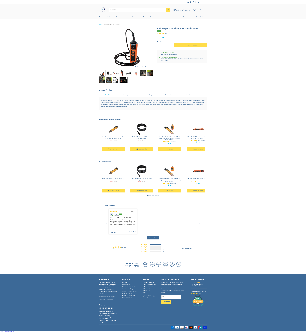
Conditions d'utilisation (148, 282)
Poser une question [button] (186, 248)
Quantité (159, 41)
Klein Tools (170, 31)
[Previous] (100, 139)
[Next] (206, 139)
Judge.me (204, 291)
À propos (124, 282)
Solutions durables (155, 17)
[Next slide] (199, 223)
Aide (179, 17)
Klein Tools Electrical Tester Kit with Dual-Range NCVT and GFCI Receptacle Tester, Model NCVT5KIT (170, 138)
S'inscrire (166, 302)
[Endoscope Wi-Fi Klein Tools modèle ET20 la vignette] (123, 80)
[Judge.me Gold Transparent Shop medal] (158, 264)
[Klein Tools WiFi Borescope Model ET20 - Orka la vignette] (102, 73)
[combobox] (137, 10)
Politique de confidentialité (149, 284)
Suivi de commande (188, 17)
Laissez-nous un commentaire (129, 291)
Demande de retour (201, 17)
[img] (113, 211)
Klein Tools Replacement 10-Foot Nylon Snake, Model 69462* (142, 137)
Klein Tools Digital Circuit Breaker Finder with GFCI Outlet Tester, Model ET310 (198, 137)
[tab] (108, 95)
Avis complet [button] (112, 232)
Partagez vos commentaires (128, 295)
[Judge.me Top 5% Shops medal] (172, 264)
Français (204, 2)
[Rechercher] (168, 10)
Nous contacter (125, 284)
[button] (160, 33)
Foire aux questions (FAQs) (128, 286)
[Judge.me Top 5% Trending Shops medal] (178, 264)
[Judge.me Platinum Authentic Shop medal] (152, 264)
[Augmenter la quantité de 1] (171, 45)
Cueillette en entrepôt (126, 2)
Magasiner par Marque (122, 17)
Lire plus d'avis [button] (153, 238)
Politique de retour (117, 2)
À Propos (144, 17)
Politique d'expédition (107, 2)
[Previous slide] (106, 223)
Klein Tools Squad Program (128, 289)
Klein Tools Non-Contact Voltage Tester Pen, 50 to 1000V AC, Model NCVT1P (113, 137)
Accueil (100, 24)
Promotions (135, 17)
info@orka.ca (102, 317)
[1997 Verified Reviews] (197, 306)
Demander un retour (127, 293)
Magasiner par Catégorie (106, 17)
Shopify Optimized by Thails (7, 331)
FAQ (100, 2)
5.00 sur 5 (123, 247)
